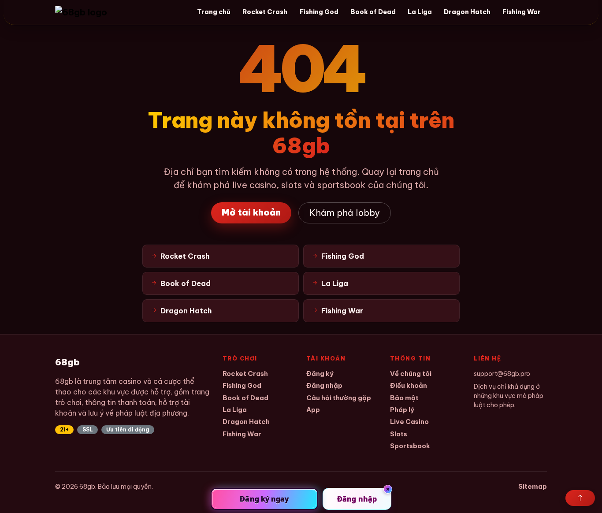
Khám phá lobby (344, 212)
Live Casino (409, 421)
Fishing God (319, 12)
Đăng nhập (324, 385)
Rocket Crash (264, 12)
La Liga (420, 12)
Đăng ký (320, 373)
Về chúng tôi (410, 373)
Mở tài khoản (251, 212)
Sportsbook (410, 446)
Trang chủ (213, 12)
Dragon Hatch (467, 12)
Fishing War (521, 12)
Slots (398, 434)
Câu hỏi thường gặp (338, 398)
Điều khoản (408, 385)
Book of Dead (373, 12)
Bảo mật (404, 398)
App (313, 409)
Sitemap (532, 486)
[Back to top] (580, 498)
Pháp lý (402, 409)
